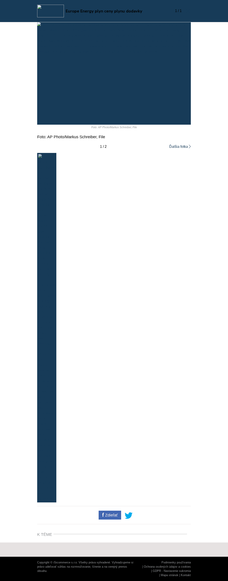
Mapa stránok (169, 575)
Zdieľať (111, 515)
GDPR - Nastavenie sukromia (172, 571)
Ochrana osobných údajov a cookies (167, 566)
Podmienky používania (176, 562)
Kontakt (186, 575)
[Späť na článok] (188, 11)
